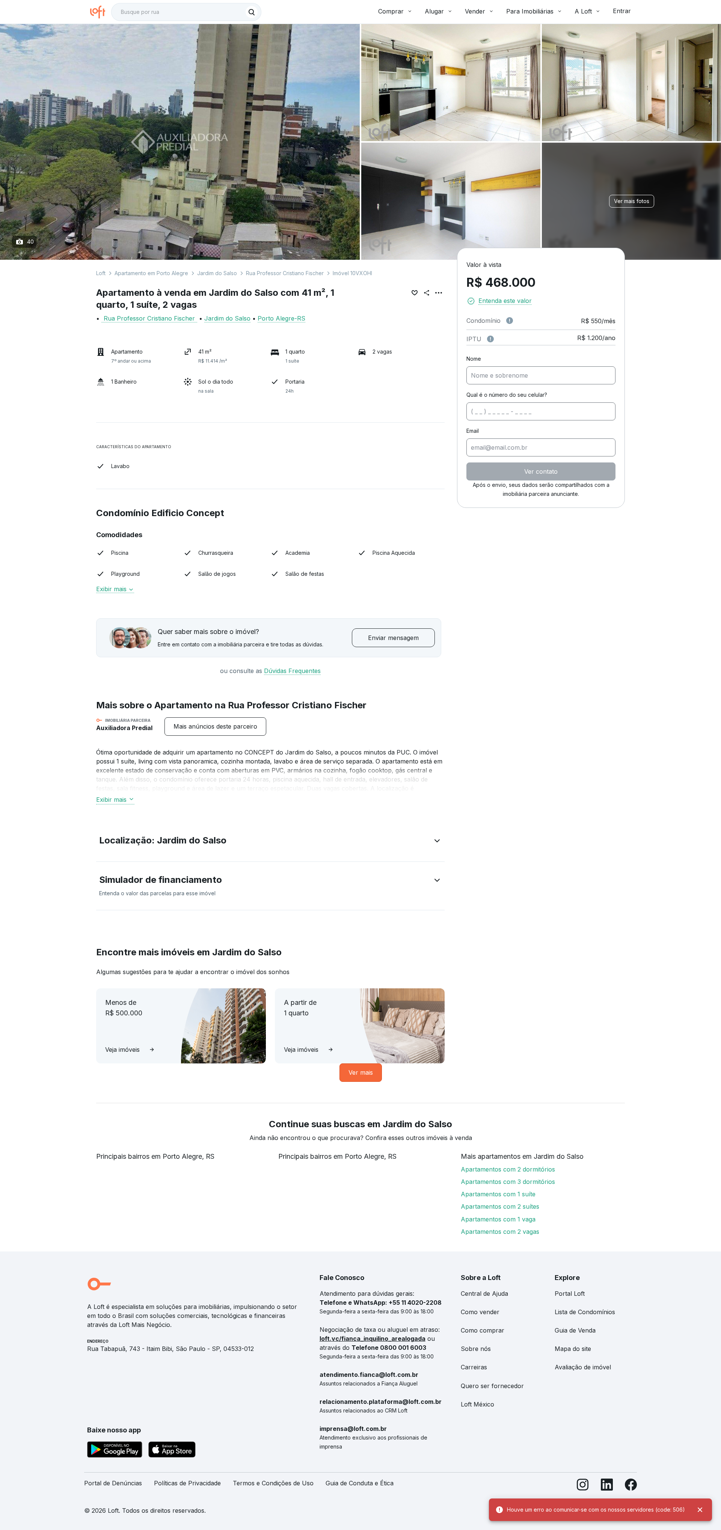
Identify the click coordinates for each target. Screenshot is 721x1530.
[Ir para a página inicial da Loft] (100, 12)
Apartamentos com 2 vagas (500, 1231)
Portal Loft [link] (570, 1293)
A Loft (583, 11)
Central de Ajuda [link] (484, 1293)
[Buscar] (252, 12)
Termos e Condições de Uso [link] (273, 1483)
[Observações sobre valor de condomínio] (510, 321)
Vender (475, 11)
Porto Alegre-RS (281, 318)
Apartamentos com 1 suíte (498, 1194)
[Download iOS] (172, 1450)
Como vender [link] (480, 1312)
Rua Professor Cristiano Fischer (285, 273)
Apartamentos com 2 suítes (500, 1206)
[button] (270, 841)
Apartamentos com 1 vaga (498, 1219)
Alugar (434, 11)
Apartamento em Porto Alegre (151, 273)
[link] (215, 726)
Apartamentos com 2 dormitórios (508, 1169)
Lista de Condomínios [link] (585, 1312)
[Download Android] (114, 1450)
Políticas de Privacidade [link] (187, 1483)
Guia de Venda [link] (575, 1330)
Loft (101, 273)
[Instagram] (583, 1486)
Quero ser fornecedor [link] (492, 1386)
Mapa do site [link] (573, 1348)
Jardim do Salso (217, 273)
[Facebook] (631, 1486)
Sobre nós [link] (476, 1348)
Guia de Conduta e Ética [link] (360, 1483)
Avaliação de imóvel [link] (583, 1367)
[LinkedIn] (607, 1486)
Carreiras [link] (474, 1367)
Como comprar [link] (482, 1330)
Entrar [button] (622, 11)
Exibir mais (111, 799)
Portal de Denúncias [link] (113, 1483)
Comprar (391, 11)
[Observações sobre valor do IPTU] (490, 339)
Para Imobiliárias (530, 11)
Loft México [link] (477, 1404)
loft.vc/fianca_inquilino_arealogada (372, 1338)
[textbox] (186, 12)
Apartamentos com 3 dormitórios (508, 1181)
